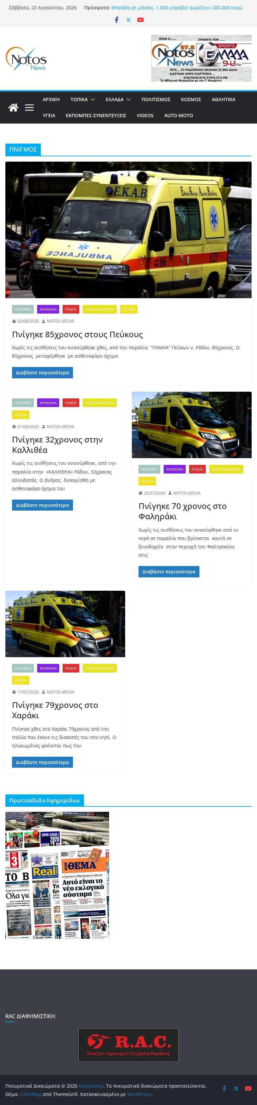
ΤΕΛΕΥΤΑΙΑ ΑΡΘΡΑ (99, 309)
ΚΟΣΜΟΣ (191, 99)
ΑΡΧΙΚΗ (51, 99)
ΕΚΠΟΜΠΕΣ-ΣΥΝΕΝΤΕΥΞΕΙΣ (96, 115)
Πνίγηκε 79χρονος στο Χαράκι (55, 710)
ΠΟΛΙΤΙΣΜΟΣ (156, 99)
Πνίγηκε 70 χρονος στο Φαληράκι (183, 511)
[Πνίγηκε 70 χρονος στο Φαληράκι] (192, 425)
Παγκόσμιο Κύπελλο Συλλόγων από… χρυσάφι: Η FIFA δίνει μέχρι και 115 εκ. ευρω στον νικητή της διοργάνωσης (177, 10)
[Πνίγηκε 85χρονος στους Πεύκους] (128, 230)
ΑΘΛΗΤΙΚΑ (223, 99)
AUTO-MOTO (178, 115)
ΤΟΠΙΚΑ (79, 99)
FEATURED (23, 309)
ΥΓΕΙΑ (49, 115)
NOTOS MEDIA (60, 321)
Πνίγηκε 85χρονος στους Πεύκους (77, 334)
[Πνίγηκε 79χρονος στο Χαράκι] (65, 624)
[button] (91, 99)
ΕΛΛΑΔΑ (114, 99)
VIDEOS (145, 115)
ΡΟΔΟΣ (71, 309)
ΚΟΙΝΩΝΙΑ (48, 309)
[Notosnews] (13, 108)
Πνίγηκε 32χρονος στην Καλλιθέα (57, 444)
